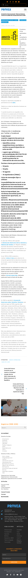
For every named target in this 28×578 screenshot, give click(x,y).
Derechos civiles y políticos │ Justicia (10, 20)
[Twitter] (7, 1)
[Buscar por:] (14, 427)
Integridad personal (7, 457)
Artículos (4, 481)
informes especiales (12, 275)
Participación (5, 466)
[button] (25, 9)
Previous (2, 407)
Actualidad (4, 433)
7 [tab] (18, 415)
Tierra (3, 449)
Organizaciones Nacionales (8, 475)
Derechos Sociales (6, 436)
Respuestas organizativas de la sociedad (11, 478)
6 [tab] (16, 415)
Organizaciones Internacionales (9, 477)
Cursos (3, 494)
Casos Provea (5, 492)
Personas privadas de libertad (9, 468)
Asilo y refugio (5, 456)
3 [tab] (11, 415)
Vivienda (4, 451)
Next (26, 407)
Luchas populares (5, 487)
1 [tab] (8, 415)
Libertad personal (6, 462)
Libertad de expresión (7, 460)
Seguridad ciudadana (7, 471)
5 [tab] (15, 415)
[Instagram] (13, 1)
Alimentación (5, 439)
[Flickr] (18, 1)
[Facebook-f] (10, 1)
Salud (3, 446)
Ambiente (4, 440)
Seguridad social (6, 448)
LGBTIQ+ (3, 486)
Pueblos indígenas (7, 445)
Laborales (4, 443)
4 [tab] (13, 415)
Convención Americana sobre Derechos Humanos (12, 301)
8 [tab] (20, 415)
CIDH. (14, 102)
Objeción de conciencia (8, 465)
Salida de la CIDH (6, 362)
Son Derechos (4, 489)
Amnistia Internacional (15, 359)
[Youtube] (16, 1)
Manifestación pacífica (8, 463)
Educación (5, 442)
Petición (4, 470)
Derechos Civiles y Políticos (8, 453)
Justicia (4, 459)
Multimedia (4, 496)
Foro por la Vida (5, 484)
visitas (10, 258)
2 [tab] (9, 415)
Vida (3, 473)
